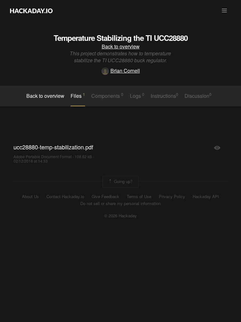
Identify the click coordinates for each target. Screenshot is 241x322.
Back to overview (121, 46)
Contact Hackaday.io (65, 196)
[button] (224, 10)
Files (78, 95)
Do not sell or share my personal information (120, 203)
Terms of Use (139, 196)
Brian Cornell (125, 70)
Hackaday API (206, 196)
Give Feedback (105, 196)
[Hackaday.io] (31, 10)
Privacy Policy (172, 196)
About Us (30, 196)
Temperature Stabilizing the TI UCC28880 (121, 37)
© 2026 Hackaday (120, 216)
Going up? (122, 181)
